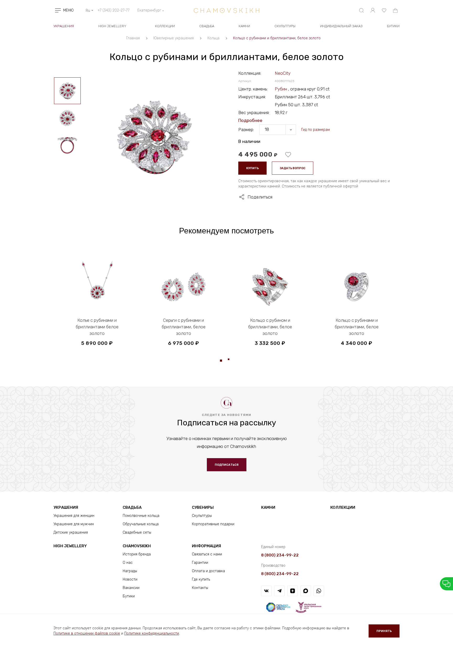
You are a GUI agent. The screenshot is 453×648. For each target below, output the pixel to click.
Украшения (63, 26)
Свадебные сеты (137, 532)
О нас (128, 562)
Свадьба (206, 26)
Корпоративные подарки (213, 524)
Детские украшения (70, 532)
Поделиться (259, 197)
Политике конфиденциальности (151, 633)
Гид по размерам (315, 129)
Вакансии (131, 588)
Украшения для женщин (73, 515)
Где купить (201, 579)
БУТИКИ (393, 26)
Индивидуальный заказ (341, 26)
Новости (130, 579)
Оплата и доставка (208, 571)
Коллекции (165, 26)
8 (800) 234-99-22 (280, 555)
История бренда (137, 554)
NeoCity (282, 73)
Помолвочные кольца (141, 515)
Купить (252, 168)
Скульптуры (284, 26)
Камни (244, 26)
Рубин (281, 89)
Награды (130, 571)
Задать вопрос (292, 168)
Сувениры (203, 507)
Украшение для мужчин (73, 524)
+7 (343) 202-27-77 (114, 10)
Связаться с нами (207, 554)
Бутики (129, 596)
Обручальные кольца (141, 524)
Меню (68, 10)
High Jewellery (112, 26)
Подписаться (227, 465)
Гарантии (200, 562)
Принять (384, 631)
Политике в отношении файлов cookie (86, 633)
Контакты (200, 588)
